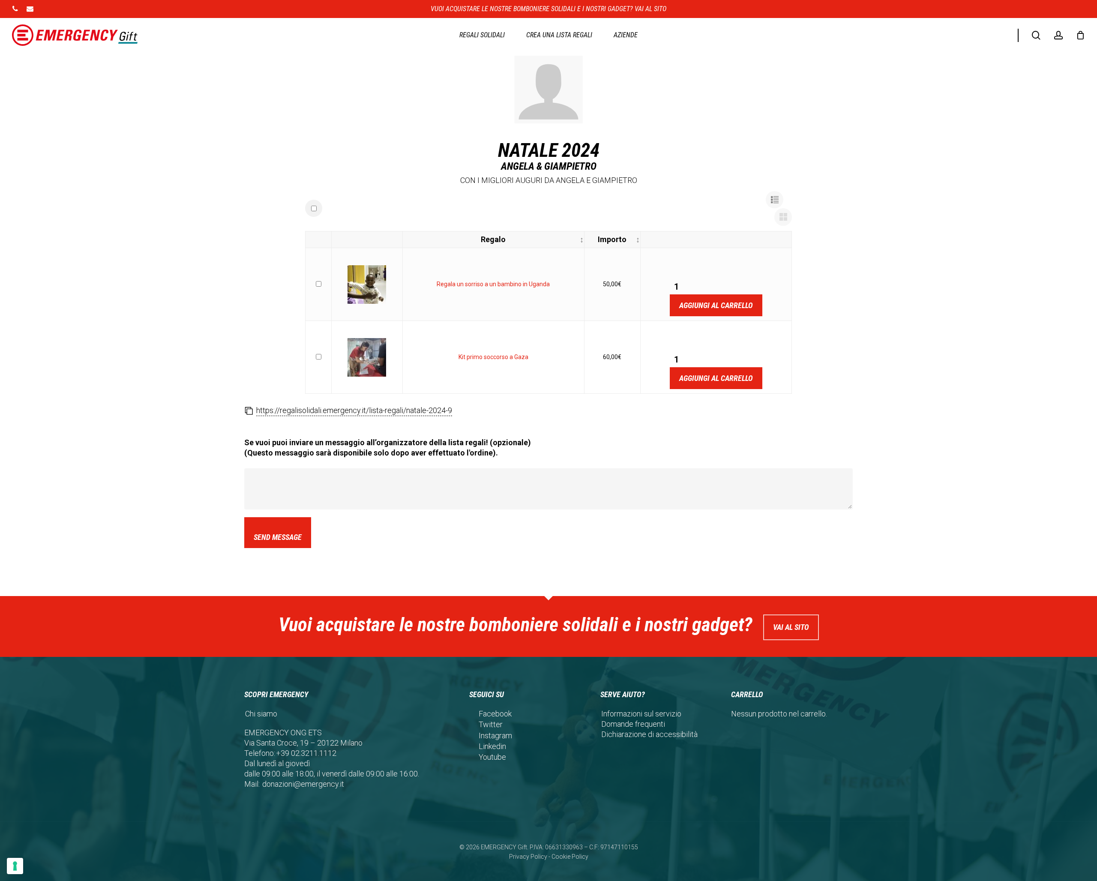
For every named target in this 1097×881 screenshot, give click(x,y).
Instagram (495, 735)
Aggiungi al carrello (716, 305)
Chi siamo (261, 713)
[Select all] (313, 208)
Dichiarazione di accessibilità (649, 734)
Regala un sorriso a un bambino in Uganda (493, 284)
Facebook (495, 713)
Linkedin (492, 746)
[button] (774, 200)
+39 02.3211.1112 (306, 753)
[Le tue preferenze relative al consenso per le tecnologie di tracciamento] (15, 866)
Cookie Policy (569, 856)
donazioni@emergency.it (303, 783)
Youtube (492, 756)
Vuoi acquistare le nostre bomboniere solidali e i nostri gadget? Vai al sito (548, 9)
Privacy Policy (528, 856)
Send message (278, 537)
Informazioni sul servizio (641, 713)
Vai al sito (791, 627)
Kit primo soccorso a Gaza (493, 357)
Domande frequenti (633, 723)
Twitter (491, 724)
